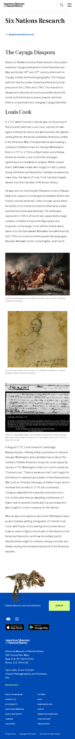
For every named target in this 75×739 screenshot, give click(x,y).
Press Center (44, 724)
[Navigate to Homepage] (13, 5)
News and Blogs (45, 704)
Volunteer (10, 724)
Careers (9, 719)
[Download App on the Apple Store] (14, 627)
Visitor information (14, 709)
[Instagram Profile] (16, 619)
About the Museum (13, 694)
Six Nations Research (35, 21)
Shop (40, 699)
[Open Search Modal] (61, 5)
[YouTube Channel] (7, 619)
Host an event (44, 719)
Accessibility (11, 704)
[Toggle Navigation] (70, 5)
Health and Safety (13, 714)
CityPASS (41, 694)
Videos (41, 709)
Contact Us (10, 699)
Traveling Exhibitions (48, 714)
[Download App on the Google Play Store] (38, 627)
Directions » (12, 685)
